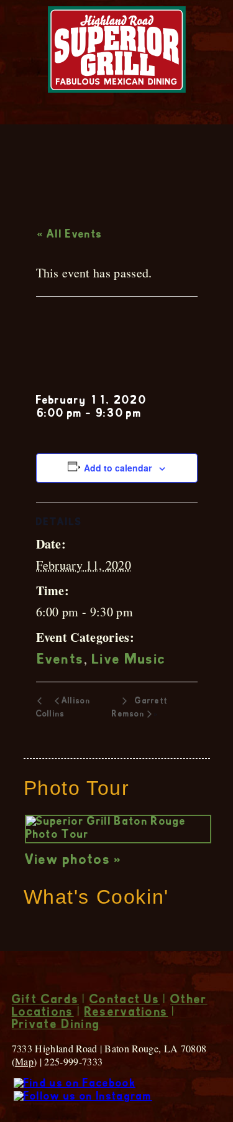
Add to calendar (118, 467)
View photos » (73, 861)
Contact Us (124, 1000)
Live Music (129, 660)
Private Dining (56, 1025)
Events (61, 660)
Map (24, 1061)
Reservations (126, 1013)
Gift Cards (45, 1000)
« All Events (70, 235)
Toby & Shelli (94, 349)
